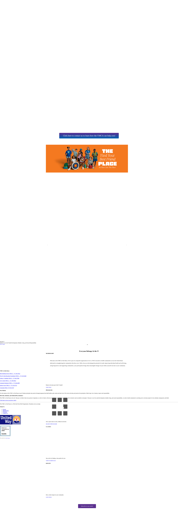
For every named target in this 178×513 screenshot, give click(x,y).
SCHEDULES (51, 460)
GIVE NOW (49, 497)
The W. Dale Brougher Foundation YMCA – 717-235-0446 (13, 376)
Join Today (2, 344)
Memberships (6, 410)
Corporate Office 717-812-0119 (7, 387)
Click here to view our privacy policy (8, 400)
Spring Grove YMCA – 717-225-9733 (8, 385)
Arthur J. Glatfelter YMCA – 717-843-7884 (9, 378)
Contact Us (5, 413)
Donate (4, 409)
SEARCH (51, 424)
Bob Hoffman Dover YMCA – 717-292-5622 (10, 373)
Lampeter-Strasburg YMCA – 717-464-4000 (10, 383)
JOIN (48, 387)
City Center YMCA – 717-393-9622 (8, 380)
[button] (47, 245)
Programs (5, 412)
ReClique (8, 438)
